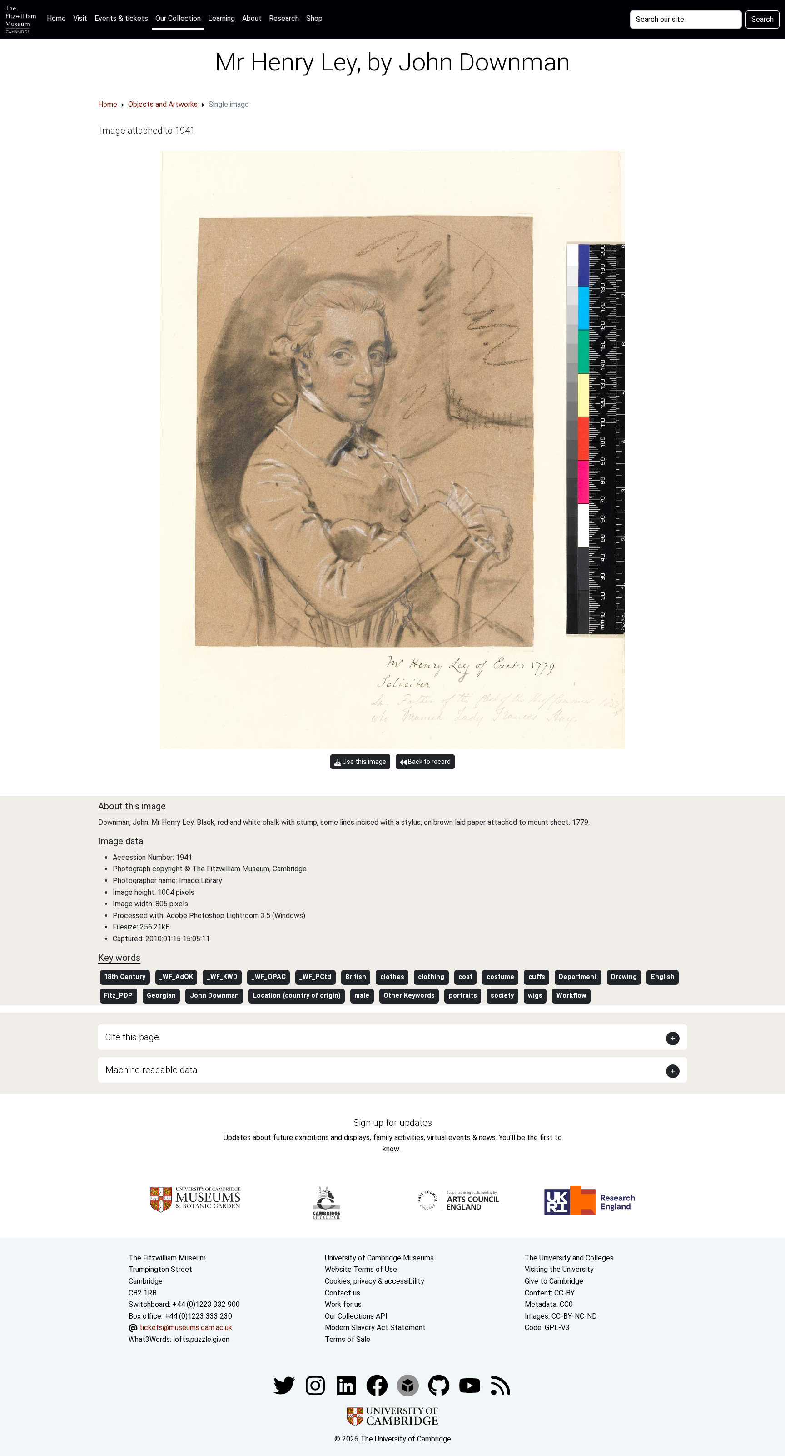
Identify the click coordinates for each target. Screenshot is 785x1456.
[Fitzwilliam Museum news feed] (500, 1385)
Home (58, 18)
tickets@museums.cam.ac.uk (185, 1327)
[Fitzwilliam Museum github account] (439, 1385)
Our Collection (178, 18)
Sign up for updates (392, 1122)
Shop (314, 18)
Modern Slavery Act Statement (375, 1327)
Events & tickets (121, 18)
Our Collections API (356, 1316)
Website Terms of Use (361, 1269)
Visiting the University (559, 1269)
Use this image (363, 761)
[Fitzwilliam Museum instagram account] (316, 1385)
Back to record (429, 761)
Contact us (342, 1293)
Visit (80, 18)
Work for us (343, 1304)
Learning (221, 18)
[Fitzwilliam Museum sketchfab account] (408, 1385)
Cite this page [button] (132, 1037)
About (252, 18)
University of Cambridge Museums (379, 1258)
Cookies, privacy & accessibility (374, 1281)
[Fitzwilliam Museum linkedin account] (378, 1385)
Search (762, 19)
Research (284, 18)
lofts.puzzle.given (201, 1339)
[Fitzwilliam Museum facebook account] (347, 1385)
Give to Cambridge (554, 1281)
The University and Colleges (569, 1258)
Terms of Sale (347, 1339)
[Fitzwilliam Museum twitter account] (285, 1385)
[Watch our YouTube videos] (470, 1385)
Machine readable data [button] (151, 1069)
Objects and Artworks (163, 104)
